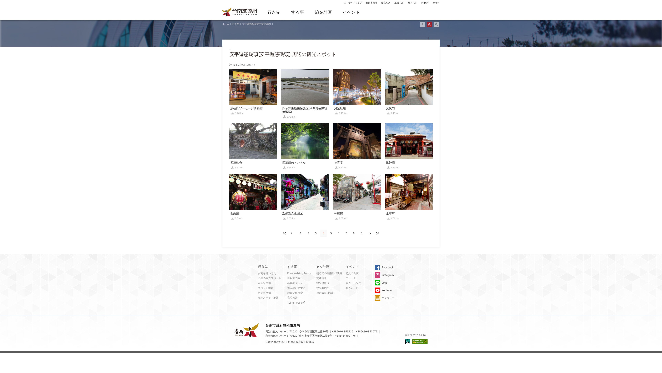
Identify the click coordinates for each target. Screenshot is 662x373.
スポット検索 (265, 288)
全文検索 (385, 2)
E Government (407, 341)
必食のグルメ (295, 283)
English (424, 2)
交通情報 (321, 278)
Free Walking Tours (299, 273)
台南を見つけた (267, 273)
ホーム (225, 24)
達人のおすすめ (296, 288)
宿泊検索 (292, 297)
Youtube (387, 290)
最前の (284, 233)
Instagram (388, 275)
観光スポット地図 (268, 297)
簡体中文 (412, 2)
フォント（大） (436, 24)
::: (345, 2)
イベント (351, 12)
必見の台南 (352, 273)
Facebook (388, 267)
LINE (384, 282)
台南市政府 (371, 2)
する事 (297, 12)
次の (292, 233)
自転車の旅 (293, 278)
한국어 (436, 2)
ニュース (351, 278)
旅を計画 (323, 12)
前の (370, 233)
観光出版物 (322, 283)
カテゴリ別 (264, 292)
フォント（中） (429, 24)
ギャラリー (388, 297)
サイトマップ (355, 2)
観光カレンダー (355, 283)
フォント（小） (422, 24)
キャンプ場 (264, 283)
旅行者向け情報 (325, 292)
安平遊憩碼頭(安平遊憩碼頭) (256, 24)
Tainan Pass (294, 302)
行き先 (274, 12)
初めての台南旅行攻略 (329, 273)
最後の (377, 233)
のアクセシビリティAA (420, 341)
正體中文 (398, 2)
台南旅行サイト (240, 12)
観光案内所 (322, 288)
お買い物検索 (295, 292)
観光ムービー (353, 288)
